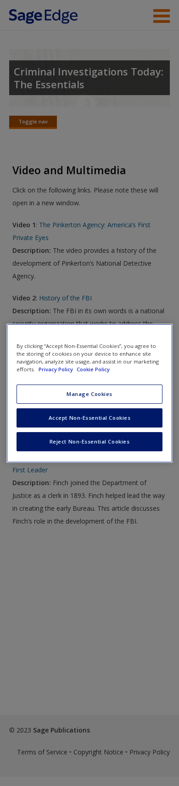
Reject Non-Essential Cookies (90, 441)
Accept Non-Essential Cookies (90, 417)
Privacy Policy (56, 369)
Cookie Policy (93, 369)
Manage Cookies (89, 393)
